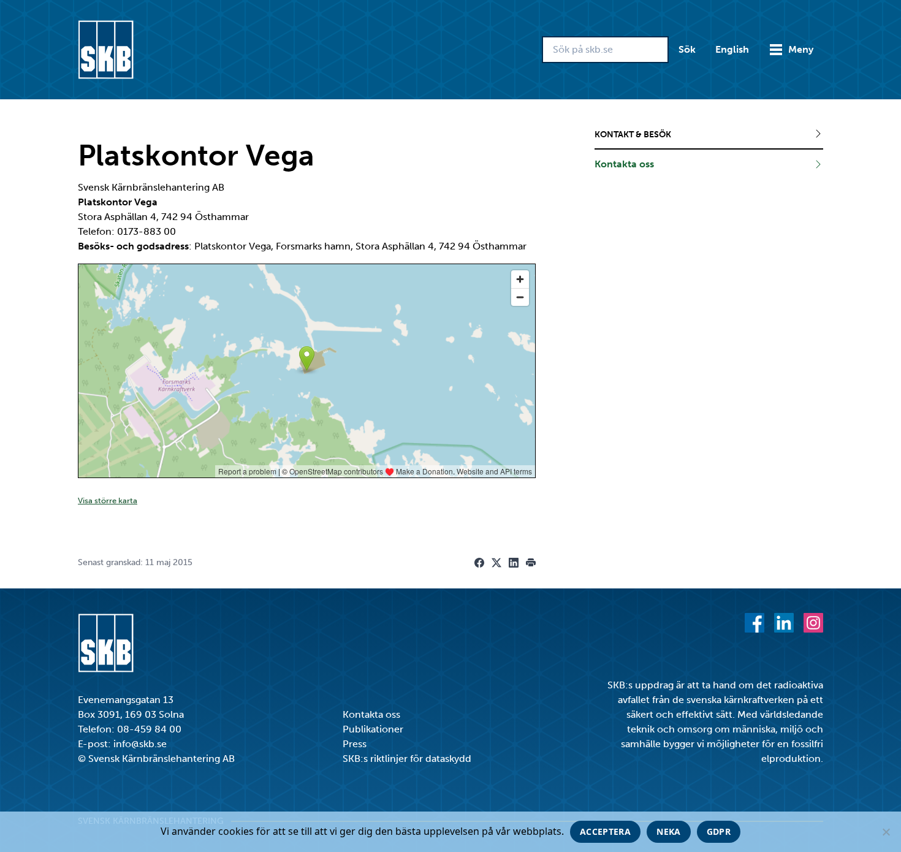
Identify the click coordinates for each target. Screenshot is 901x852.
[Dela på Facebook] (479, 563)
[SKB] (106, 643)
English (732, 49)
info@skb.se (140, 744)
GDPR (719, 831)
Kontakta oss (371, 714)
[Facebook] (754, 623)
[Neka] (886, 832)
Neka (668, 831)
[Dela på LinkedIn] (514, 563)
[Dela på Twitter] (496, 563)
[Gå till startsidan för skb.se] (106, 50)
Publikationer (373, 729)
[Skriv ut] (531, 563)
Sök (687, 49)
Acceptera (605, 831)
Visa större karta (107, 500)
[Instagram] (813, 623)
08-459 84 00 (149, 729)
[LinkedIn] (784, 623)
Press (355, 744)
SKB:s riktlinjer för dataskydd (407, 758)
